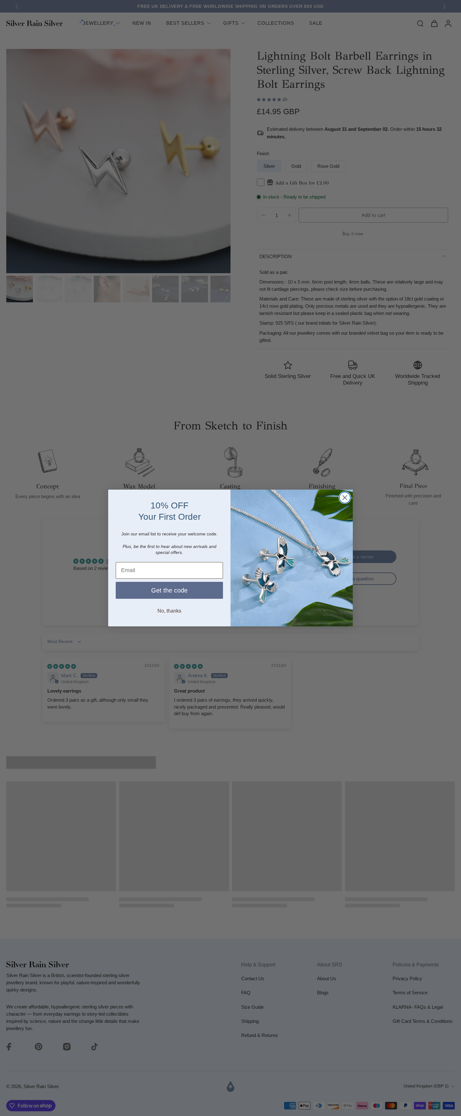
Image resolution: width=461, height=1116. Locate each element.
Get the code (169, 590)
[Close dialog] (344, 497)
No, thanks (169, 611)
